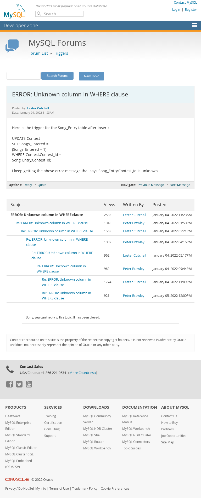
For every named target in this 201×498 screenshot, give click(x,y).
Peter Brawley (133, 223)
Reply (28, 185)
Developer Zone (21, 25)
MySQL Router (93, 442)
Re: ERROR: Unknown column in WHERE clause (52, 223)
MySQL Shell (92, 435)
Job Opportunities (173, 436)
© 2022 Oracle (42, 479)
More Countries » (82, 372)
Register (191, 9)
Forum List (38, 53)
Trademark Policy (84, 488)
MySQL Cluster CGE (19, 454)
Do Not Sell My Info (32, 488)
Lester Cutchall (134, 215)
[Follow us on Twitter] (19, 386)
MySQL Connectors (136, 442)
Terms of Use (59, 488)
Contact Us (169, 416)
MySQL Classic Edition (21, 448)
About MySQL (175, 407)
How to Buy (169, 423)
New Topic (91, 76)
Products (15, 407)
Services (53, 407)
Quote (42, 185)
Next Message (180, 185)
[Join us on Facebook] (9, 386)
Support (50, 436)
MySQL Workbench (97, 448)
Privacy (10, 488)
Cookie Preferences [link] (115, 488)
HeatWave (12, 416)
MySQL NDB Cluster (97, 429)
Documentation (139, 407)
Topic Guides (131, 448)
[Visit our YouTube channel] (29, 386)
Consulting (52, 429)
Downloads (96, 407)
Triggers (61, 53)
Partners (167, 429)
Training (50, 416)
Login (176, 9)
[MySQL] (15, 11)
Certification (53, 423)
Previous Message (151, 185)
